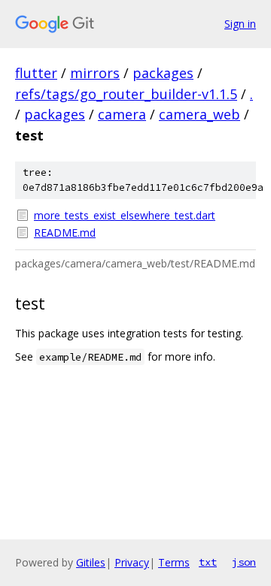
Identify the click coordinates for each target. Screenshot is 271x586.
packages (162, 73)
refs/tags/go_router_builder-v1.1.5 (126, 94)
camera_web (199, 114)
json (244, 562)
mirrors (95, 73)
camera (122, 114)
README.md (65, 232)
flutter (36, 73)
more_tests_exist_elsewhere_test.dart (124, 215)
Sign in (240, 24)
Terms (174, 562)
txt (208, 562)
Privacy (131, 562)
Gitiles (90, 562)
